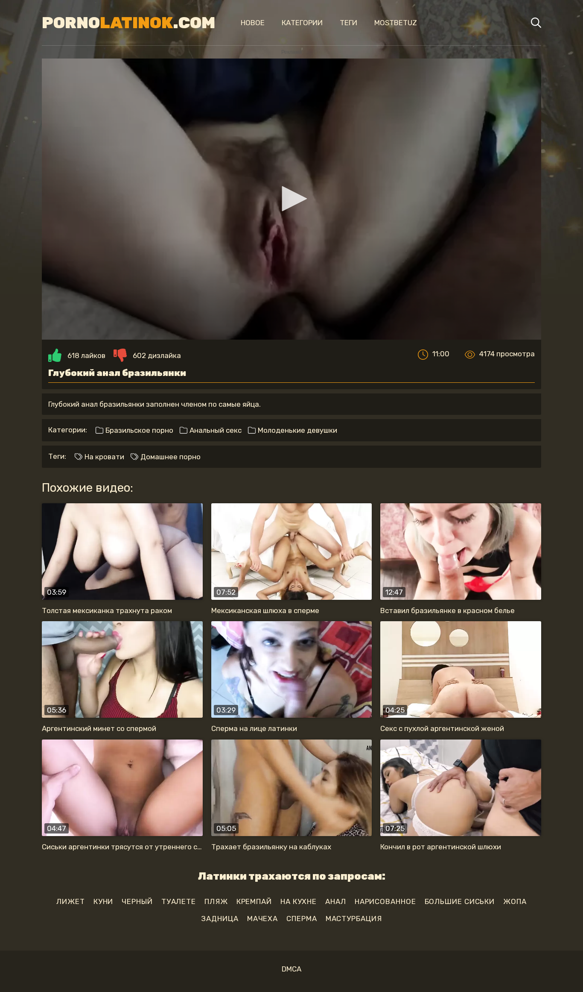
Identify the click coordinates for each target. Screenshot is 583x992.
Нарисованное (385, 901)
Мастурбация (354, 918)
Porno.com (128, 22)
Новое (253, 22)
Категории (302, 22)
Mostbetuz (395, 22)
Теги (348, 22)
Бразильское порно (138, 430)
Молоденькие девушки (296, 430)
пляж (216, 901)
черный (137, 901)
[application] (291, 199)
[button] (291, 198)
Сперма (301, 918)
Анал (335, 901)
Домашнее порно (170, 456)
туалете (178, 901)
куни (103, 901)
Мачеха (262, 918)
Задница (219, 918)
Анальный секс (215, 430)
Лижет (70, 901)
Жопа (515, 901)
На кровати (103, 456)
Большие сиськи (460, 901)
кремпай (254, 901)
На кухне (298, 901)
